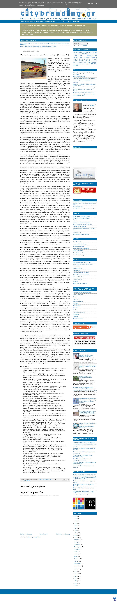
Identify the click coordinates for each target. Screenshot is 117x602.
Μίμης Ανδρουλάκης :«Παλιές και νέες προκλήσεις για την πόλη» (82, 459)
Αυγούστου (77, 549)
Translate (84, 45)
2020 (76, 530)
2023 (76, 523)
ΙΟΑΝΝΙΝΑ (76, 57)
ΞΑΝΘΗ (85, 62)
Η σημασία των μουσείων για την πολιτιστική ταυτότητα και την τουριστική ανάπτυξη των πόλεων (87, 412)
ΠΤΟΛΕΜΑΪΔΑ (76, 64)
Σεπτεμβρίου (77, 546)
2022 (76, 525)
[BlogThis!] (65, 480)
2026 (76, 516)
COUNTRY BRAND (29, 21)
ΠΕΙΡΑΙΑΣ (94, 62)
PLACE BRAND (38, 21)
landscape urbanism (78, 301)
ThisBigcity (75, 316)
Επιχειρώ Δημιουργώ (78, 294)
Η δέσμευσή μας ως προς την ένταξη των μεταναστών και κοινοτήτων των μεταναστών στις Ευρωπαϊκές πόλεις (84, 94)
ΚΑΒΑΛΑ (81, 57)
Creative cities (76, 270)
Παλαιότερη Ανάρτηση (63, 534)
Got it (96, 4)
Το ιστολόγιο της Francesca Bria (81, 248)
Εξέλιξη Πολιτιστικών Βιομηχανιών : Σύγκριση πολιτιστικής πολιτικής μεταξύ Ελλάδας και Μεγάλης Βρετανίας (87, 400)
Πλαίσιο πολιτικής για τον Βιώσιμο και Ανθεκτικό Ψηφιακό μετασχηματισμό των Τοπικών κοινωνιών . (87, 425)
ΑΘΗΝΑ (94, 52)
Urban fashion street (78, 318)
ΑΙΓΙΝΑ (75, 54)
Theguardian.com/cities (79, 312)
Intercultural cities (77, 279)
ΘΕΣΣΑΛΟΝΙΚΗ (92, 56)
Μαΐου (76, 556)
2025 (76, 518)
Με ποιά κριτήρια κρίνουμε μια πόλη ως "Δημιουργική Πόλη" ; (82, 456)
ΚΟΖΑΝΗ (76, 60)
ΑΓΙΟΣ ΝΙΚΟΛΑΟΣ (86, 52)
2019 (76, 533)
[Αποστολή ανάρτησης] (55, 479)
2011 (76, 581)
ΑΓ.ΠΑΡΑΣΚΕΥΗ (77, 52)
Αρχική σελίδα (44, 534)
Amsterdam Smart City (78, 246)
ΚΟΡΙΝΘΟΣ (82, 60)
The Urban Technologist (79, 255)
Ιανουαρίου (77, 566)
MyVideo (70, 21)
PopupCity (75, 307)
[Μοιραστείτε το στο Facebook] (68, 480)
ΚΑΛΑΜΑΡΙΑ (87, 57)
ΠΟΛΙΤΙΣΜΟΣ (27, 480)
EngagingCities (76, 299)
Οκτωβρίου (77, 544)
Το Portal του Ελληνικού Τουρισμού (81, 222)
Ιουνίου (76, 554)
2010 (76, 583)
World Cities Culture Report (80, 283)
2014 (76, 573)
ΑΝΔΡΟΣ (79, 54)
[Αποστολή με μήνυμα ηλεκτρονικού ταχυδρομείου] (63, 480)
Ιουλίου (76, 551)
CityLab (75, 296)
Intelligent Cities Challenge (79, 244)
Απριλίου (76, 558)
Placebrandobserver (78, 206)
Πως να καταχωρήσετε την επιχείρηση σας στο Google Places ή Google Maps (86, 355)
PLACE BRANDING (47, 21)
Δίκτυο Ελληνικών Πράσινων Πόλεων (82, 292)
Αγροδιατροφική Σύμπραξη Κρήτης (81, 216)
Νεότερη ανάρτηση (26, 534)
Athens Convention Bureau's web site (82, 224)
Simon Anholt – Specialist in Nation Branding (84, 208)
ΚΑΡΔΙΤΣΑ (76, 59)
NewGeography (77, 305)
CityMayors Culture (77, 268)
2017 (76, 537)
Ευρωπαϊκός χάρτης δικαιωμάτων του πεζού (84, 78)
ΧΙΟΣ (78, 65)
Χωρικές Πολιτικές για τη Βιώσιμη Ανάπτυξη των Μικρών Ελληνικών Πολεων (87, 366)
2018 (76, 535)
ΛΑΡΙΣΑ (88, 60)
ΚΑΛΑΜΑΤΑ (94, 57)
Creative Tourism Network (79, 226)
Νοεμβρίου (77, 542)
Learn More (89, 4)
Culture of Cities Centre (79, 277)
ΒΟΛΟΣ (85, 54)
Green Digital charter (78, 241)
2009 (76, 585)
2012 (76, 578)
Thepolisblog (76, 314)
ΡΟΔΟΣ (88, 64)
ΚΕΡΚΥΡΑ (94, 59)
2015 (76, 571)
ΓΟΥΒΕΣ (95, 54)
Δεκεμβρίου (77, 539)
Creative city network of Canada (81, 272)
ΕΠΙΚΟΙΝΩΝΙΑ (76, 21)
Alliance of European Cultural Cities (82, 262)
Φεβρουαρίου (77, 563)
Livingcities (75, 303)
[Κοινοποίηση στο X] (66, 480)
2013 (76, 576)
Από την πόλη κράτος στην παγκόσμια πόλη (84, 442)
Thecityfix (75, 310)
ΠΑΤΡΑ (90, 62)
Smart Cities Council (78, 250)
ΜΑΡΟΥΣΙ (75, 62)
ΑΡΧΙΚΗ (22, 21)
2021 (76, 528)
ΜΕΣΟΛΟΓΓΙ (80, 62)
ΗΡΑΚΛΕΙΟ (80, 56)
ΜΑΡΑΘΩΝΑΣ (94, 60)
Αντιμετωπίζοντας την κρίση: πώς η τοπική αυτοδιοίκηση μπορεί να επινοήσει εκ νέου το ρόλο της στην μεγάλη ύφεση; (84, 493)
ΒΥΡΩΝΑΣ (90, 54)
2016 (76, 569)
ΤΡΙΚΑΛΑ (94, 64)
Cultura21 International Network (81, 274)
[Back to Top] (115, 599)
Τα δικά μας (64, 21)
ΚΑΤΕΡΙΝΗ (89, 59)
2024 (76, 521)
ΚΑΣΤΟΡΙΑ (82, 59)
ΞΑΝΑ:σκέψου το (56, 21)
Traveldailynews (77, 232)
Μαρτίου (76, 561)
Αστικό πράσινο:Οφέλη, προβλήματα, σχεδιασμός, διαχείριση (85, 378)
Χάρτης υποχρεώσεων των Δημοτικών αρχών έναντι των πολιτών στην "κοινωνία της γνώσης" (84, 89)
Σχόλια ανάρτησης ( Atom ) (33, 537)
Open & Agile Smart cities (79, 252)
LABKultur (75, 281)
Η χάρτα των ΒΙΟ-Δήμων (79, 76)
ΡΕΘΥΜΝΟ (82, 64)
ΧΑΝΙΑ (75, 65)
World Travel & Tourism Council (81, 234)
